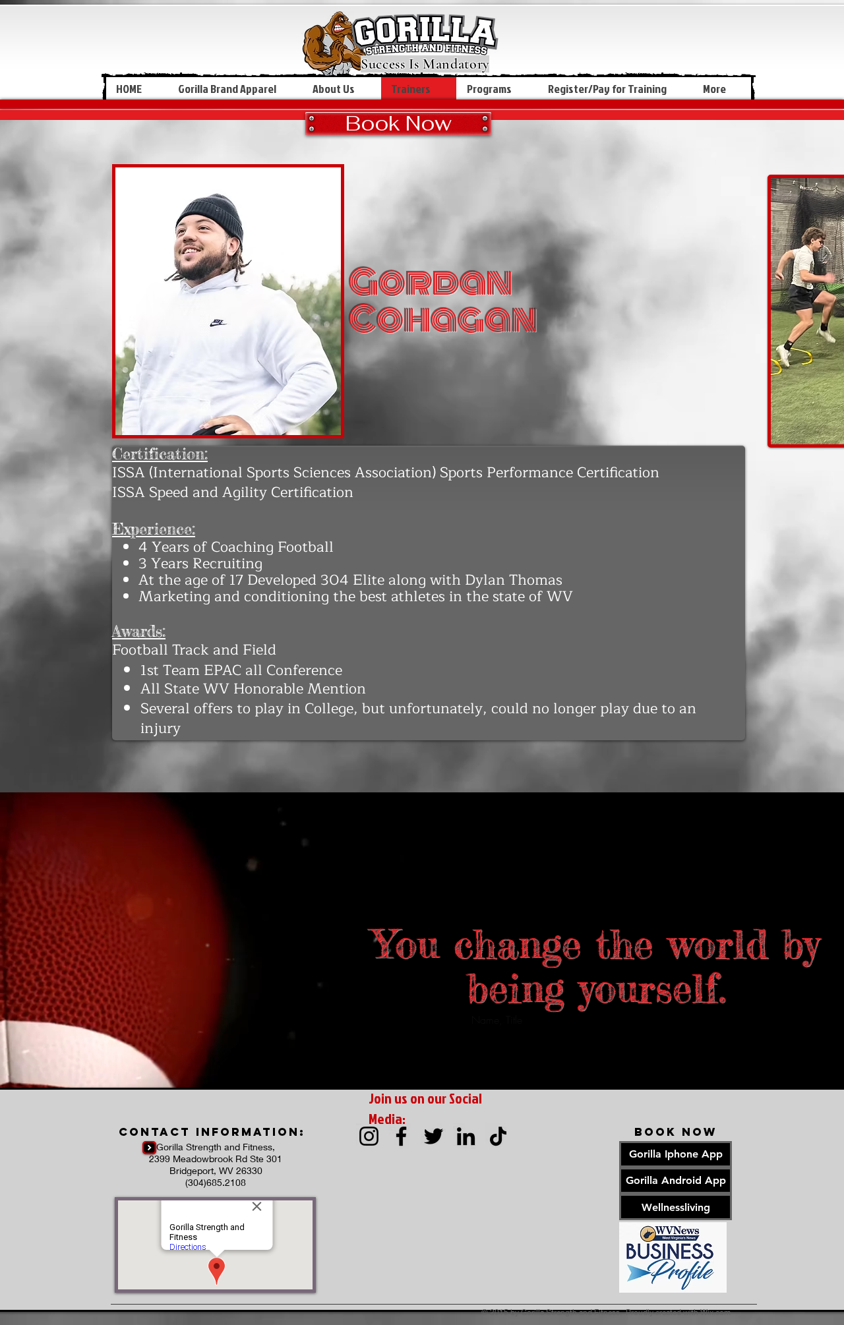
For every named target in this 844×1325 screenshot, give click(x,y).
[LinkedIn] (466, 1136)
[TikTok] (498, 1136)
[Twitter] (433, 1136)
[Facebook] (401, 1136)
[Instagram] (369, 1136)
